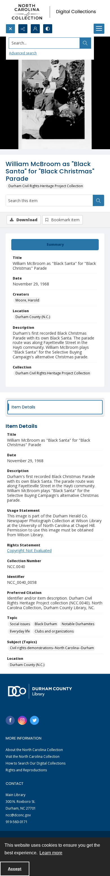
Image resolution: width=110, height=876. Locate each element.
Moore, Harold (27, 300)
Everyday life (20, 631)
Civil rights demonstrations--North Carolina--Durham (52, 647)
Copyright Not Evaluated (29, 550)
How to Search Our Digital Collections (35, 763)
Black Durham (46, 624)
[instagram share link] (22, 720)
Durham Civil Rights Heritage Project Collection (45, 186)
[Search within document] (98, 200)
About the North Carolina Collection (34, 749)
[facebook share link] (10, 720)
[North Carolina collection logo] (55, 12)
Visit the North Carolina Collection (33, 756)
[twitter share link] (34, 720)
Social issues (20, 624)
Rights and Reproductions (26, 770)
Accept (14, 868)
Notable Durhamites (78, 624)
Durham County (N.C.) (33, 316)
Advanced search (23, 53)
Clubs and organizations (54, 631)
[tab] (55, 244)
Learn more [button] (50, 852)
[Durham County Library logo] (40, 691)
